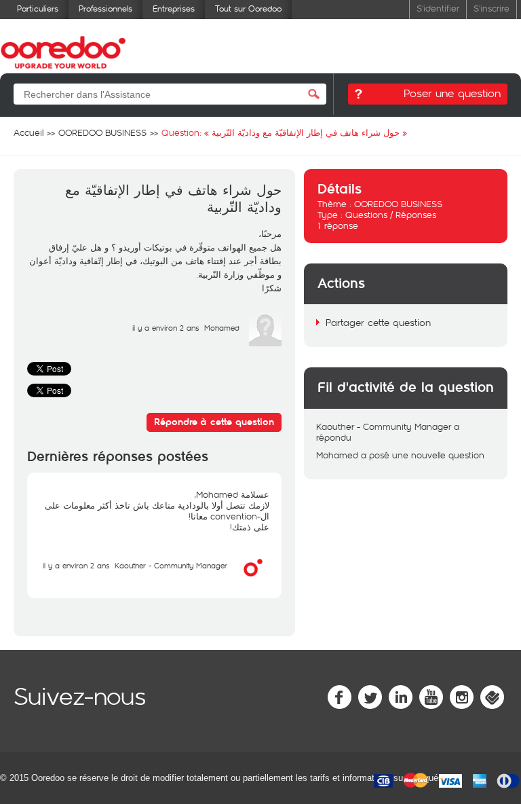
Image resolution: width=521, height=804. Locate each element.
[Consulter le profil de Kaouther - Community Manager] (253, 580)
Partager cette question (378, 322)
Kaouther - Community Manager (171, 565)
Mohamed (221, 328)
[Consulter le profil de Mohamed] (265, 343)
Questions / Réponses (390, 214)
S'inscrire (491, 7)
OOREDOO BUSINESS (398, 204)
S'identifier (438, 7)
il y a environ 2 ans (76, 565)
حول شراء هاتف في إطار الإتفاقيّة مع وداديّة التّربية (173, 199)
